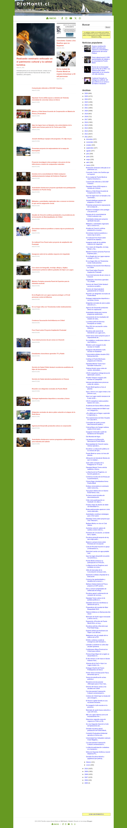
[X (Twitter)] (75, 18)
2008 (86, 774)
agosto (88, 151)
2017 (86, 119)
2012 (86, 134)
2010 (86, 768)
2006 (86, 780)
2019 (86, 113)
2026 (86, 93)
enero (88, 765)
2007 (86, 777)
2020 (86, 110)
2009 (86, 771)
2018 (86, 116)
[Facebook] (62, 18)
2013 (86, 131)
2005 (86, 783)
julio (87, 153)
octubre (89, 145)
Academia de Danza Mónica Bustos (98, 405)
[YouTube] (71, 18)
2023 (86, 102)
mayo (88, 159)
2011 (86, 137)
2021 (86, 108)
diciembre (89, 139)
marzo (88, 165)
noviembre (90, 142)
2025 (86, 96)
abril (88, 162)
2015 (86, 125)
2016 (86, 122)
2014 (86, 128)
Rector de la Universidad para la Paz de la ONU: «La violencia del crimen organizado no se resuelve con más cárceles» (101, 70)
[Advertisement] (96, 798)
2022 (86, 105)
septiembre (90, 148)
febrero (88, 762)
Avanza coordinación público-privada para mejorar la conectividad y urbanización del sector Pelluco (100, 49)
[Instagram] (66, 18)
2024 (86, 99)
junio (88, 156)
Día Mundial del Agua (93, 436)
